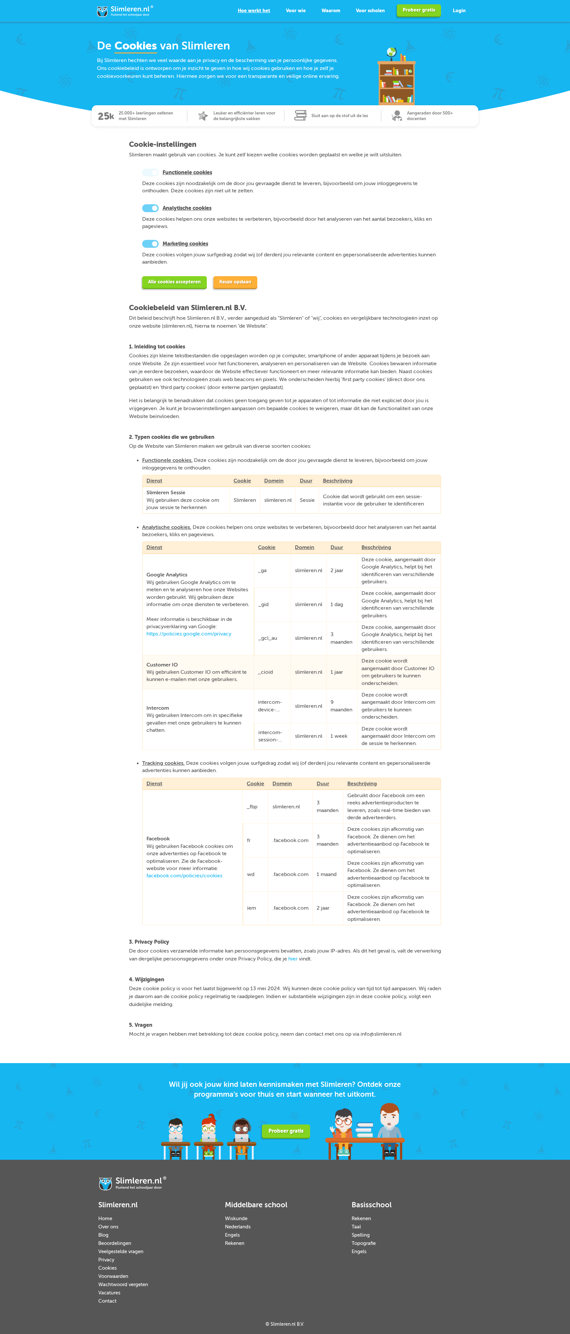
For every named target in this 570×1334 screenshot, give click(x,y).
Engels (232, 1235)
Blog (103, 1235)
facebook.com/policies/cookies (184, 876)
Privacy (106, 1260)
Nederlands (238, 1227)
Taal (356, 1227)
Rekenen (234, 1243)
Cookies (107, 1268)
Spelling (361, 1235)
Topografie (364, 1243)
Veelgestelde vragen (120, 1251)
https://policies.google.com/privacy (188, 634)
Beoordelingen (114, 1243)
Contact (107, 1301)
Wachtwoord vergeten (123, 1284)
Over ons (108, 1227)
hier (293, 959)
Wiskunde (236, 1218)
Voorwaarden (113, 1276)
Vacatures (109, 1293)
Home (105, 1218)
